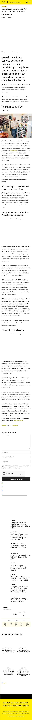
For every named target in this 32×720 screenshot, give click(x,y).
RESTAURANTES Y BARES (17, 543)
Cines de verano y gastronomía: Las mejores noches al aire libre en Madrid (20, 567)
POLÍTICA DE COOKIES (21, 706)
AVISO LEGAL (7, 706)
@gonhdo (15, 425)
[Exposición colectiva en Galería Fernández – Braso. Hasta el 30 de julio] (5, 599)
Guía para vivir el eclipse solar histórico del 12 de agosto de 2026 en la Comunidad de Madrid (19, 589)
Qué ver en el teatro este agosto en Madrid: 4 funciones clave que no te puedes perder (19, 536)
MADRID (4, 6)
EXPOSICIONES (14, 595)
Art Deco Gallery (18, 421)
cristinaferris (21, 716)
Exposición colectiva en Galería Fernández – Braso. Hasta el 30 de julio (20, 599)
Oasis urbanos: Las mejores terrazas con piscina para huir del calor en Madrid (20, 578)
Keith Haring (13, 150)
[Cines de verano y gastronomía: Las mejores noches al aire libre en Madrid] (5, 566)
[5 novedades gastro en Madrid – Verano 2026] (5, 546)
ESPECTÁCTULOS (15, 531)
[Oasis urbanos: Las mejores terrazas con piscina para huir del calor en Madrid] (5, 577)
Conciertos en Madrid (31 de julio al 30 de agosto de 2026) (20, 557)
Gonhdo (4, 425)
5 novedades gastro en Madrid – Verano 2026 (18, 546)
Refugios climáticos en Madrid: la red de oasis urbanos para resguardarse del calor (20, 525)
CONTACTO (24, 703)
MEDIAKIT (6, 703)
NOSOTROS (15, 703)
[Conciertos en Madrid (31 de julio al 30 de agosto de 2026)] (5, 556)
